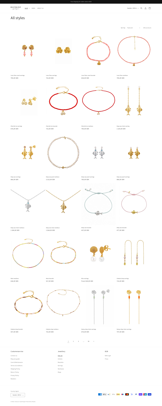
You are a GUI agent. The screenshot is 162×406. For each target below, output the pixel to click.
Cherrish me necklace (87, 126)
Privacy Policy (15, 375)
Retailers (13, 379)
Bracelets (60, 362)
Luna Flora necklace (122, 75)
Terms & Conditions (16, 365)
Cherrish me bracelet (51, 126)
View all (60, 356)
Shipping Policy (15, 369)
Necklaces (61, 369)
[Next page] (94, 341)
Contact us (14, 356)
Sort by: (123, 28)
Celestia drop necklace (52, 329)
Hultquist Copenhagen (20, 401)
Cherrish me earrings (16, 126)
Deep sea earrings (15, 177)
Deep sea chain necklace (17, 228)
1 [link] (68, 341)
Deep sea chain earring (123, 126)
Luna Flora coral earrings (18, 75)
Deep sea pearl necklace (52, 177)
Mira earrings (85, 278)
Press (106, 359)
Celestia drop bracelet (17, 329)
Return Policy (15, 372)
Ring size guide (15, 359)
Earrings (60, 365)
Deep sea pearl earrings (87, 177)
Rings (59, 372)
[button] (27, 8)
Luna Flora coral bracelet (88, 75)
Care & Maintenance (17, 362)
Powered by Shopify (30, 401)
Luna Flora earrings (51, 75)
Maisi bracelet (50, 278)
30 (88, 341)
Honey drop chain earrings (88, 329)
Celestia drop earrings (123, 278)
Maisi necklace (15, 278)
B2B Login (108, 356)
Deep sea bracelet (86, 227)
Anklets (60, 359)
